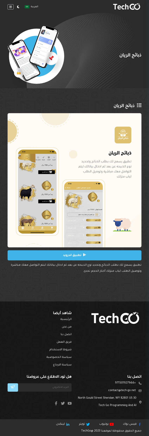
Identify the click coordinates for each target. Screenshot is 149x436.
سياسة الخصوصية (59, 357)
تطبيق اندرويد (72, 255)
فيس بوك (130, 424)
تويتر (82, 424)
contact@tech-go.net (122, 390)
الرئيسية (66, 319)
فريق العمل (64, 342)
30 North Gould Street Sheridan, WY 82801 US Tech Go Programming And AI (107, 402)
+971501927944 (125, 383)
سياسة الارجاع (62, 365)
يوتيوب (104, 424)
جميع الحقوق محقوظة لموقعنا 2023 (111, 431)
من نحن (67, 327)
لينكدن (60, 424)
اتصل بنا (66, 334)
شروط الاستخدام (60, 349)
